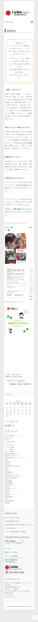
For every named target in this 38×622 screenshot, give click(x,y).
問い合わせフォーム (21, 209)
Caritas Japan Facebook (16, 603)
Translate (18, 543)
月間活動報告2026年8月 (12, 521)
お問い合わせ (9, 593)
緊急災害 (7, 494)
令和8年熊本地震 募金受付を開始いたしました (19, 525)
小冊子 (7, 470)
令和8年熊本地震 (10, 528)
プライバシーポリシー (11, 597)
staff (8, 374)
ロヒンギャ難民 (9, 452)
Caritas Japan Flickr (22, 603)
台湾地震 (7, 462)
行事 (6, 499)
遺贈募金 (11, 30)
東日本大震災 (9, 484)
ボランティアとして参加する (15, 381)
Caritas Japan (17, 606)
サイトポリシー (9, 595)
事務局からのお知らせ (12, 376)
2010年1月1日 (16, 374)
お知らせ (7, 439)
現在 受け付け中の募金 (12, 518)
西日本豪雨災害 (9, 501)
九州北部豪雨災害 (10, 454)
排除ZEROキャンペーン (11, 474)
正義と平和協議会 (10, 562)
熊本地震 (7, 490)
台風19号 (7, 464)
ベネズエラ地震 (9, 447)
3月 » (7, 416)
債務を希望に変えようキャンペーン (15, 458)
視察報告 (7, 503)
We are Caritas (9, 437)
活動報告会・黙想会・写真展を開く (21, 384)
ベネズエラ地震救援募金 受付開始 (15, 532)
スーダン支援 (9, 445)
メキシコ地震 (9, 449)
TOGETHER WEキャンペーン (13, 435)
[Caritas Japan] (19, 13)
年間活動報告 (9, 472)
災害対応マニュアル (11, 488)
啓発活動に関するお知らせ (13, 466)
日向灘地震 (8, 480)
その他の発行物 (9, 441)
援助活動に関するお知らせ (13, 476)
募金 (20, 376)
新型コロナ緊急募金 (11, 478)
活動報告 (7, 486)
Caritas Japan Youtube (19, 603)
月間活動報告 (9, 482)
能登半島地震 (9, 497)
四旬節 (7, 468)
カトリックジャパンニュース (13, 558)
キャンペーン (9, 443)
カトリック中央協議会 (11, 556)
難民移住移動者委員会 (11, 560)
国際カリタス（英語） (11, 552)
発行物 (7, 492)
